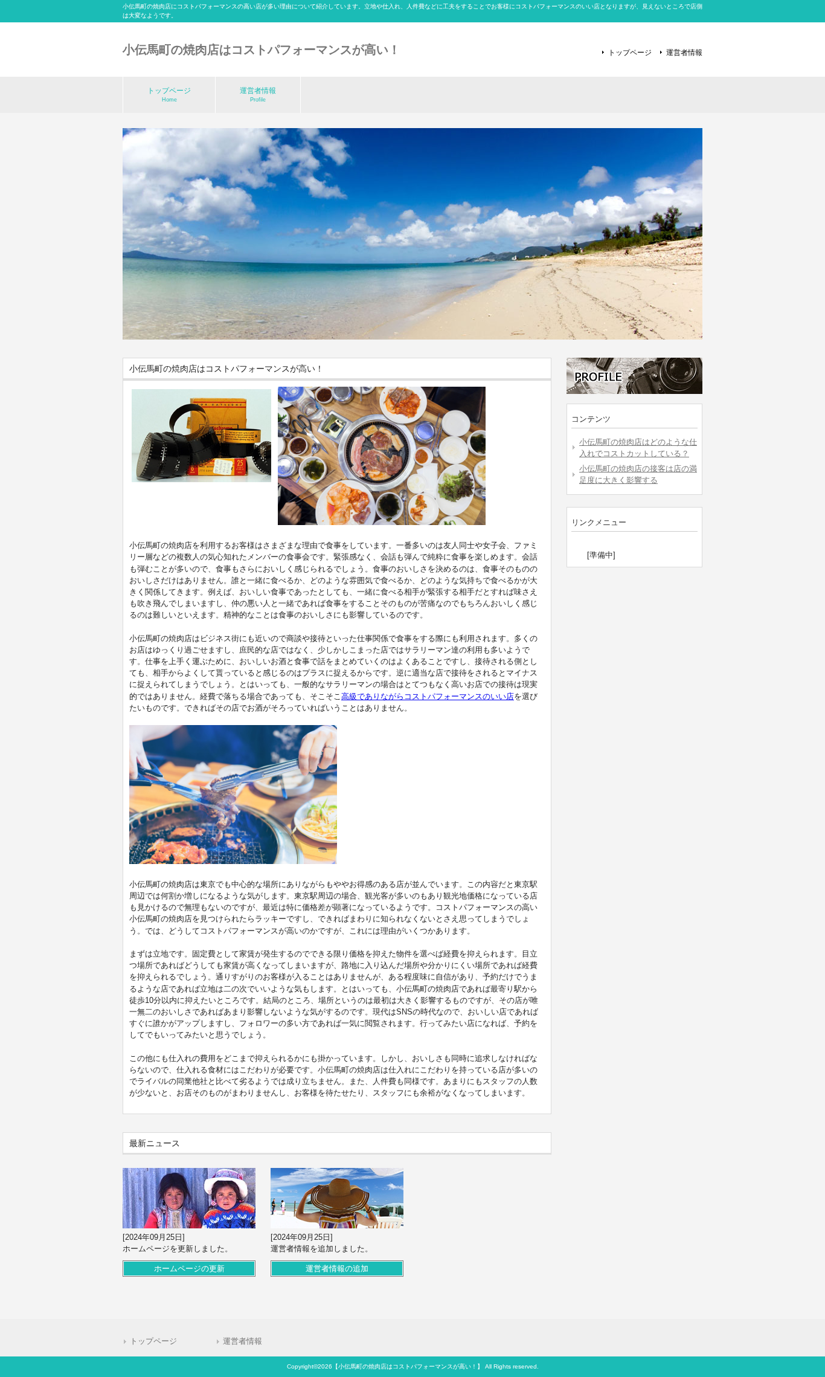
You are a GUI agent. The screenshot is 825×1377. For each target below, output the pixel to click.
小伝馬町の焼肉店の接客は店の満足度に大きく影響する (638, 474)
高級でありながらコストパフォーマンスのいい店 (427, 696)
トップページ (630, 52)
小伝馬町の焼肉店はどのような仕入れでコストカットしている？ (638, 447)
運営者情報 (684, 52)
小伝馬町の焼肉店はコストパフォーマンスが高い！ (261, 49)
